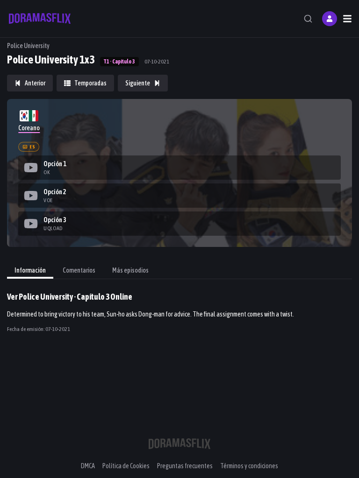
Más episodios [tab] (130, 270)
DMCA (88, 466)
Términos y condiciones (249, 466)
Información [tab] (30, 270)
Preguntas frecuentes (185, 466)
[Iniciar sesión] (329, 18)
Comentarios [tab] (79, 270)
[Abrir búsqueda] (308, 18)
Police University (28, 45)
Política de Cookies (126, 466)
